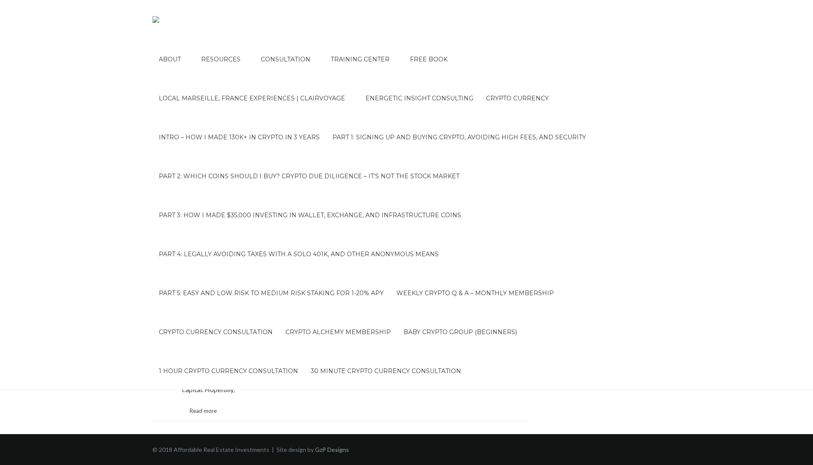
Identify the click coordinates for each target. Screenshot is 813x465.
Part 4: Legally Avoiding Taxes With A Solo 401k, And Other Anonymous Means (299, 254)
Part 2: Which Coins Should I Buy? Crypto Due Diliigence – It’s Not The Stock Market (309, 176)
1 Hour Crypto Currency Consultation (228, 371)
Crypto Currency (517, 98)
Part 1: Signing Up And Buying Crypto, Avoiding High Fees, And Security (459, 137)
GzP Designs (332, 449)
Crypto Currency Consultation (216, 332)
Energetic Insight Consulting (419, 98)
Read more (203, 410)
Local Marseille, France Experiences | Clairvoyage (252, 98)
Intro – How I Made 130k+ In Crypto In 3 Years (239, 137)
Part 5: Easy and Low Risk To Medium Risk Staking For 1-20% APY (271, 293)
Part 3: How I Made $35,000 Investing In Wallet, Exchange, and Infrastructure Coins (310, 215)
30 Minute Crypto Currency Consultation (386, 371)
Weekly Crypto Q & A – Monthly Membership (475, 293)
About (170, 59)
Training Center (360, 59)
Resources (221, 59)
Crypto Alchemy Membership (338, 332)
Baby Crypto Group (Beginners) (460, 332)
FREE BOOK (429, 59)
